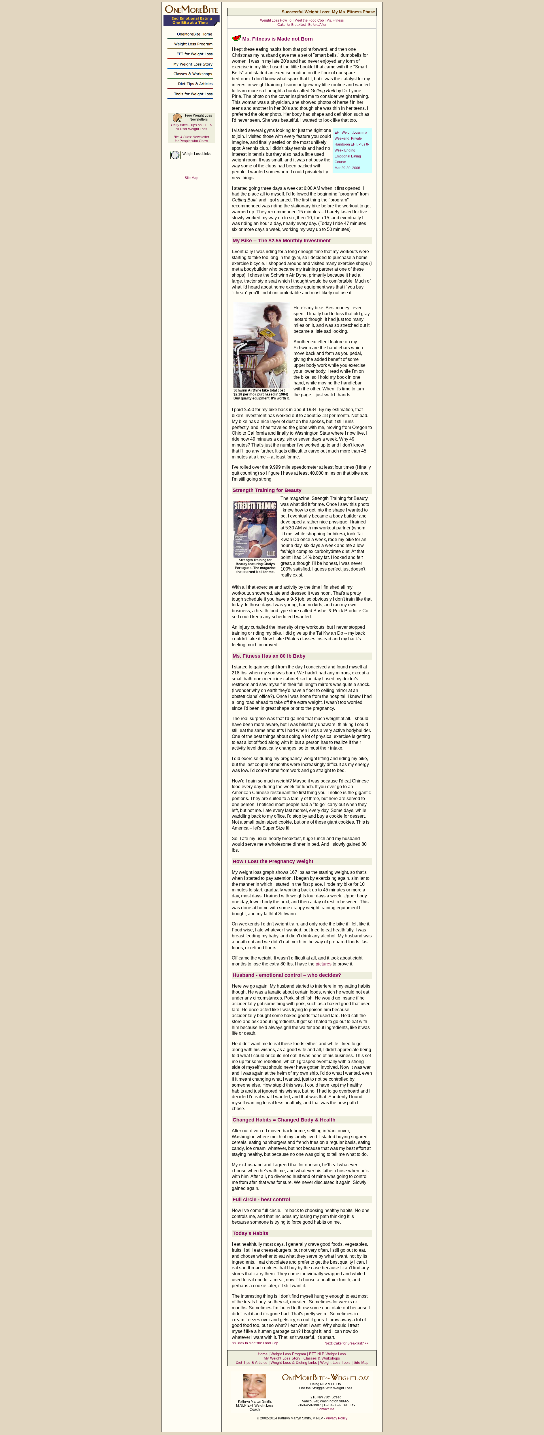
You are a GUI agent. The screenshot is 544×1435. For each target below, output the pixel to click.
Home (262, 1354)
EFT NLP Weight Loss (327, 1354)
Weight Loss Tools (335, 1362)
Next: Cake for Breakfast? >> (347, 1343)
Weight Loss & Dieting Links (294, 1362)
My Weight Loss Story (282, 1358)
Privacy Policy (336, 1418)
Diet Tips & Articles (251, 1362)
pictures (324, 963)
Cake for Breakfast (291, 25)
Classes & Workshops (321, 1358)
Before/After (317, 25)
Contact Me (325, 1409)
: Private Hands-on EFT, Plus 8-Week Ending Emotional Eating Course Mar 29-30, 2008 (352, 150)
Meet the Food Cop (309, 20)
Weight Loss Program (288, 1354)
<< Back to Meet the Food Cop (255, 1343)
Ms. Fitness (335, 20)
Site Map (361, 1362)
